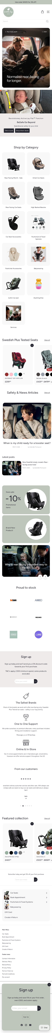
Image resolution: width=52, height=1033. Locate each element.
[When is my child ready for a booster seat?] (27, 421)
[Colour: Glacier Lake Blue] (43, 853)
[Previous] (40, 577)
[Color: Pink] (11, 374)
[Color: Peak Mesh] (43, 374)
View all (47, 340)
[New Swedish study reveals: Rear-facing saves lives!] (11, 468)
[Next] (45, 577)
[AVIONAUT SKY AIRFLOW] (17, 364)
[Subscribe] (39, 1008)
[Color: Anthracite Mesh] (38, 374)
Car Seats (5, 934)
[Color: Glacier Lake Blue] (16, 853)
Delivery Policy (7, 961)
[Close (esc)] (49, 984)
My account (6, 977)
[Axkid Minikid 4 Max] (17, 843)
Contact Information (8, 958)
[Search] (47, 21)
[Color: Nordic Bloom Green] (6, 853)
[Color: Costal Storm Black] (11, 853)
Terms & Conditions (8, 974)
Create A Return (7, 949)
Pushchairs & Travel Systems (11, 940)
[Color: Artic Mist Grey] (20, 853)
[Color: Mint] (16, 374)
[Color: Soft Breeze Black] (47, 374)
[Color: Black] (20, 374)
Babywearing (6, 943)
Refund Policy (6, 965)
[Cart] (42, 12)
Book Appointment (8, 937)
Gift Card (5, 946)
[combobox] (26, 21)
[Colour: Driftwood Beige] (38, 853)
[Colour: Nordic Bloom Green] (47, 853)
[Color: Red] (6, 374)
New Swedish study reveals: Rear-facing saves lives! (35, 463)
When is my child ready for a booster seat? (27, 443)
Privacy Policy (6, 968)
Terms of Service (7, 971)
